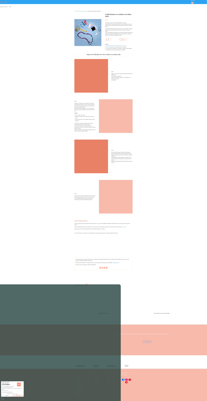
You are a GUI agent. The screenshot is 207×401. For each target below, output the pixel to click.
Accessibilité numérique (78, 395)
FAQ (76, 385)
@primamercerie (116, 262)
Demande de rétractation (79, 380)
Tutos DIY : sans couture (110, 380)
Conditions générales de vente (80, 390)
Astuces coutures (109, 382)
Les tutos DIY (197, 3)
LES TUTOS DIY (77, 11)
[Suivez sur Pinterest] (102, 268)
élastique (98, 223)
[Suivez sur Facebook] (100, 268)
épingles (108, 47)
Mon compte (193, 0)
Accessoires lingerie (97, 380)
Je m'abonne (147, 341)
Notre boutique (189, 3)
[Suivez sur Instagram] (104, 268)
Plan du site (77, 381)
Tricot (95, 374)
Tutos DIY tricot (108, 379)
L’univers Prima (204, 3)
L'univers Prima (77, 378)
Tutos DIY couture (83, 11)
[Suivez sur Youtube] (107, 268)
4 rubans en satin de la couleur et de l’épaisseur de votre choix (116, 45)
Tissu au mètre (96, 378)
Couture (95, 372)
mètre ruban (124, 226)
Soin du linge (96, 381)
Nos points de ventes (124, 372)
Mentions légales (78, 389)
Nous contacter (77, 383)
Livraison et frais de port (79, 387)
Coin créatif (96, 376)
